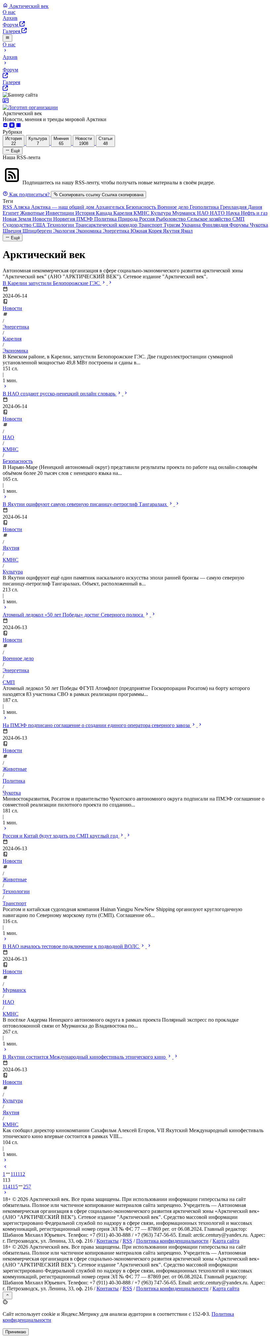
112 (21, 1174)
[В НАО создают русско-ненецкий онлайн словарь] (5, 497)
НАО (203, 213)
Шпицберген (37, 231)
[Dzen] (12, 126)
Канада (104, 213)
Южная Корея (147, 231)
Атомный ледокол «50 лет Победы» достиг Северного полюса (73, 615)
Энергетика (117, 231)
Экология (64, 231)
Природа (128, 219)
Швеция (12, 231)
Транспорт (151, 225)
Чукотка (259, 225)
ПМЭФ (85, 219)
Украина (191, 225)
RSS (8, 207)
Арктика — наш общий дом (63, 207)
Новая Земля (17, 219)
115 (14, 1186)
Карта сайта (226, 1241)
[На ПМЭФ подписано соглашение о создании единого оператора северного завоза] (5, 829)
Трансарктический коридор (106, 225)
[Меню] (7, 38)
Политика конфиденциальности (172, 1241)
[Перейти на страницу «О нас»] (135, 104)
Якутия (172, 231)
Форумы (239, 225)
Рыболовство (171, 219)
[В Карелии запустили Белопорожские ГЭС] (5, 387)
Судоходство (18, 225)
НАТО (218, 213)
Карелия (123, 213)
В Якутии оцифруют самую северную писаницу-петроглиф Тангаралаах (85, 504)
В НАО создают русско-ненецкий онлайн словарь (60, 393)
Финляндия (215, 225)
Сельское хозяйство (209, 219)
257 (27, 1186)
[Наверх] (7, 1295)
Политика (106, 219)
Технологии (61, 225)
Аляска (22, 207)
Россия (147, 219)
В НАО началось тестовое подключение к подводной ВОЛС (71, 946)
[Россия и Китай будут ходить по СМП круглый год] (5, 940)
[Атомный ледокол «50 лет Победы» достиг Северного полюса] (5, 718)
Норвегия (64, 219)
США (40, 225)
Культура (161, 213)
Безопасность (141, 207)
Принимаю (15, 1331)
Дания (255, 207)
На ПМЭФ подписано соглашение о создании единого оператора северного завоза (97, 725)
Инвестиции (60, 213)
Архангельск (111, 207)
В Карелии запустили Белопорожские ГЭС (52, 283)
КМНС (142, 213)
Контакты (108, 1241)
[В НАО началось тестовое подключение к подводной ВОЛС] (5, 1050)
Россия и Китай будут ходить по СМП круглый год (61, 836)
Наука (233, 213)
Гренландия (234, 207)
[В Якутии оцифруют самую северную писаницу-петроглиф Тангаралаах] (5, 608)
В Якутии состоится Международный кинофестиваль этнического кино (85, 1057)
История (85, 213)
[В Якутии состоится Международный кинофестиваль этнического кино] (5, 1161)
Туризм (172, 225)
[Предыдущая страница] (5, 1167)
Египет (11, 213)
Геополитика (205, 207)
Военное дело (173, 207)
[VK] (6, 126)
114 (6, 1186)
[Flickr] (18, 126)
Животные (33, 213)
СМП (238, 219)
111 (14, 1174)
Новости (42, 219)
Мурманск (184, 213)
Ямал (187, 231)
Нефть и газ (254, 213)
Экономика (89, 231)
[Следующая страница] (5, 1193)
